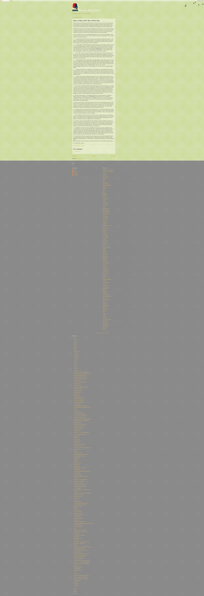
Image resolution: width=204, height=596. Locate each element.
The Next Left (105, 263)
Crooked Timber (105, 202)
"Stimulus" (75, 450)
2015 (74, 337)
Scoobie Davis (105, 293)
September (76, 356)
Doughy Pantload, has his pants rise (79, 548)
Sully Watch (105, 306)
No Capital (104, 268)
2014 (74, 339)
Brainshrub (104, 193)
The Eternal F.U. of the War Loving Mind (80, 479)
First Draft (104, 226)
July (75, 360)
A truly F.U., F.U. (76, 477)
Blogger (107, 332)
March (75, 367)
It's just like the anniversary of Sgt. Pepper (80, 555)
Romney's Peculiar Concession (79, 397)
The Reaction (105, 283)
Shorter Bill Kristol (77, 430)
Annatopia (104, 179)
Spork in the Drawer (106, 299)
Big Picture (104, 188)
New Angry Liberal (106, 262)
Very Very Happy (105, 320)
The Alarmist (105, 176)
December (76, 351)
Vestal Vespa (105, 322)
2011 (74, 344)
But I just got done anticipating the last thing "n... (81, 575)
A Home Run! (76, 410)
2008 (74, 349)
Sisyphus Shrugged (106, 294)
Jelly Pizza (104, 239)
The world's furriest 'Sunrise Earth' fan (80, 486)
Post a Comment (77, 151)
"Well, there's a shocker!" (78, 452)
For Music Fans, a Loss (77, 570)
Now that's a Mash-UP (77, 551)
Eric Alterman (105, 216)
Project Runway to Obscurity (78, 482)
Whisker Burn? (76, 540)
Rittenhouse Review (106, 286)
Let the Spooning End (77, 403)
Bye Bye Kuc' (76, 459)
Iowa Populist (105, 234)
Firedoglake (105, 223)
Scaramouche (105, 291)
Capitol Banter (105, 199)
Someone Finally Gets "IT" (78, 392)
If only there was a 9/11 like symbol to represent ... (82, 432)
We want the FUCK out (77, 380)
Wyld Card (104, 328)
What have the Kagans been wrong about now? (81, 476)
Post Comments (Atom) (80, 158)
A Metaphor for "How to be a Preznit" (80, 467)
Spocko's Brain (105, 297)
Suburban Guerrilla (106, 305)
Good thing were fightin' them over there (80, 375)
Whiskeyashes (105, 326)
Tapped (104, 311)
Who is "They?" (76, 583)
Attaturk (74, 169)
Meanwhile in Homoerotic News (79, 398)
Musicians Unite (76, 393)
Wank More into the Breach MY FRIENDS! (81, 420)
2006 (74, 589)
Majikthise (104, 251)
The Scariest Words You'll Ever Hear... (80, 530)
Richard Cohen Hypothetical (78, 412)
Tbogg (104, 313)
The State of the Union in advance (79, 427)
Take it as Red (105, 308)
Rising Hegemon (89, 10)
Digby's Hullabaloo (106, 211)
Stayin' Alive (105, 302)
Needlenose (105, 260)
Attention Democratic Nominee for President (81, 454)
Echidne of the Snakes (106, 213)
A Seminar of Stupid (77, 449)
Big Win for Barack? (77, 440)
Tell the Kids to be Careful (78, 388)
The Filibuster (105, 222)
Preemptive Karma (106, 282)
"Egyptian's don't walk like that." (79, 556)
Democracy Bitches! (77, 457)
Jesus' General (105, 240)
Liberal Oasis (105, 248)
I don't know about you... (78, 516)
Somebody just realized (77, 385)
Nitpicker (104, 265)
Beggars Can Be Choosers (107, 185)
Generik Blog (105, 229)
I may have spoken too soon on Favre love (80, 504)
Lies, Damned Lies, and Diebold (79, 535)
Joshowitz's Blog (105, 243)
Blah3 (104, 191)
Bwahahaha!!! (76, 585)
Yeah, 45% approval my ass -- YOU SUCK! (81, 578)
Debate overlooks (76, 533)
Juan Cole (104, 245)
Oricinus (104, 274)
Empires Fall (105, 214)
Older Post (113, 156)
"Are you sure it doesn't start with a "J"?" (80, 415)
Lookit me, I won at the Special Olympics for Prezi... (82, 562)
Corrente (104, 200)
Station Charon (105, 300)
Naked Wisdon (105, 259)
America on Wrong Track (78, 567)
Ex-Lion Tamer (105, 219)
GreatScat (104, 231)
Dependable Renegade (106, 209)
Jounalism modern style (77, 501)
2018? (75, 572)
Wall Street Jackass (106, 323)
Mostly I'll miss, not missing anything (80, 484)
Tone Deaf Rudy (76, 464)
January (75, 370)
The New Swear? (77, 395)
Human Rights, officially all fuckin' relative (81, 387)
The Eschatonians (105, 217)
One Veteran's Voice (106, 273)
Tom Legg (104, 316)
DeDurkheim (75, 173)
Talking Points (105, 310)
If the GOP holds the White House (79, 425)
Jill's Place (104, 242)
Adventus (104, 173)
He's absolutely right (77, 580)
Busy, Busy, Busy (105, 194)
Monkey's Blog (105, 256)
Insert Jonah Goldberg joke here (79, 402)
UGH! (75, 528)
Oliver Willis (105, 271)
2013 (74, 341)
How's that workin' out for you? (79, 400)
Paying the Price (76, 519)
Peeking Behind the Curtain (78, 524)
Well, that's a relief (77, 469)
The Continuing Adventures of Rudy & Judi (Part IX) (82, 407)
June (75, 361)
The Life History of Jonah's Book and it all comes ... (82, 553)
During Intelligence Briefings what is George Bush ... (82, 471)
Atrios (104, 180)
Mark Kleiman (105, 253)
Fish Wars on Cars (106, 228)
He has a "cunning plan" (78, 488)
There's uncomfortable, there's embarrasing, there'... (82, 489)
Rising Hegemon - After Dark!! (108, 169)
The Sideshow (105, 314)
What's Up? (76, 582)
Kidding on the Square (106, 246)
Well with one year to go (78, 496)
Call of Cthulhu (105, 197)
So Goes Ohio (76, 442)
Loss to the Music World (78, 511)
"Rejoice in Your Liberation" (78, 558)
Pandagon (104, 277)
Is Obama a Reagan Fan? (78, 513)
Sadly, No (104, 290)
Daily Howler (105, 205)
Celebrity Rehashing (77, 568)
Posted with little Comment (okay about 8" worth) (82, 541)
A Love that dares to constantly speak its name (81, 378)
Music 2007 (76, 545)
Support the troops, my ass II (78, 514)
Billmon (104, 189)
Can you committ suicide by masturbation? (80, 377)
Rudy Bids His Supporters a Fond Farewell (80, 405)
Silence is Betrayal (77, 498)
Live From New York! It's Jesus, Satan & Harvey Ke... (82, 373)
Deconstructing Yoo (77, 472)
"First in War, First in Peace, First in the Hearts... (82, 563)
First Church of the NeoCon (107, 225)
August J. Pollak (105, 182)
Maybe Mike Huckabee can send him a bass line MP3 (82, 546)
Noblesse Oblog (105, 266)
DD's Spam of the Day (77, 462)
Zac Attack (104, 330)
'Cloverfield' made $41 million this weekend (81, 503)
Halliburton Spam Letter (78, 445)
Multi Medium (105, 257)
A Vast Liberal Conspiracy (107, 319)
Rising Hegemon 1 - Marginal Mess (108, 171)
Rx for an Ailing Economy (78, 526)
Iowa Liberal (105, 233)
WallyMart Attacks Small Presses (79, 481)
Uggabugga (104, 317)
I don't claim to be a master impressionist (80, 382)
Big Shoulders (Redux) (77, 422)
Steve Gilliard (105, 303)
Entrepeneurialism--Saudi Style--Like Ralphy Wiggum (82, 493)
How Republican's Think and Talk (79, 543)
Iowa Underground (106, 236)
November (76, 353)
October (75, 354)
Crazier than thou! (77, 439)
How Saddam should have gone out (79, 434)
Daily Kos (104, 206)
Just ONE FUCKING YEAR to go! (79, 521)
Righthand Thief (105, 285)
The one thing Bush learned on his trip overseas (81, 550)
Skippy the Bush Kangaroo (107, 296)
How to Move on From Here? (78, 518)
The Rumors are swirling (78, 506)
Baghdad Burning (105, 183)
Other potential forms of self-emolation (80, 424)
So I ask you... (76, 565)
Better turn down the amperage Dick (79, 414)
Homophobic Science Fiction (78, 494)
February (75, 368)
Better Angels (105, 186)
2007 (74, 588)
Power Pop (104, 280)
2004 (74, 593)
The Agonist (105, 174)
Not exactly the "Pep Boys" (78, 474)
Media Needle (105, 254)
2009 (74, 348)
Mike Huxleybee (76, 536)
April (75, 365)
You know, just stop (77, 435)
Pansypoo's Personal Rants (107, 279)
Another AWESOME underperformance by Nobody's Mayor (83, 523)
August (75, 358)
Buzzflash (104, 196)
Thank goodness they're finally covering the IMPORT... (82, 419)
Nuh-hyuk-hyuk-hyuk (77, 383)
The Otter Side (105, 276)
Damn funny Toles (77, 466)
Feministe (104, 220)
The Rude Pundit (105, 288)
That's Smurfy (76, 573)
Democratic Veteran (106, 208)
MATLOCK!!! (76, 437)
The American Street (106, 177)
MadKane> (104, 250)
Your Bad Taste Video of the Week (79, 417)
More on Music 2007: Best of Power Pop (80, 531)
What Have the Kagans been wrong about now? (81, 371)
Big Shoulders (76, 461)
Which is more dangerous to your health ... (80, 577)
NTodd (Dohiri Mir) (106, 270)
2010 (74, 346)
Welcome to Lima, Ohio (78, 390)
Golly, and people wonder (78, 429)
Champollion (75, 171)
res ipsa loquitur (75, 174)
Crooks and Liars (105, 203)
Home (94, 156)
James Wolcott (105, 237)
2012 (74, 343)
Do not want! (76, 491)
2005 (74, 591)
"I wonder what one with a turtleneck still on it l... (82, 560)
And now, (75, 408)
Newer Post (74, 156)
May (75, 363)
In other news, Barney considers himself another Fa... (82, 447)
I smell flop (76, 499)
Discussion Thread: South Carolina (79, 444)
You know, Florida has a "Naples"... (79, 456)
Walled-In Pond (105, 325)
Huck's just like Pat (77, 509)
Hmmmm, (75, 508)
